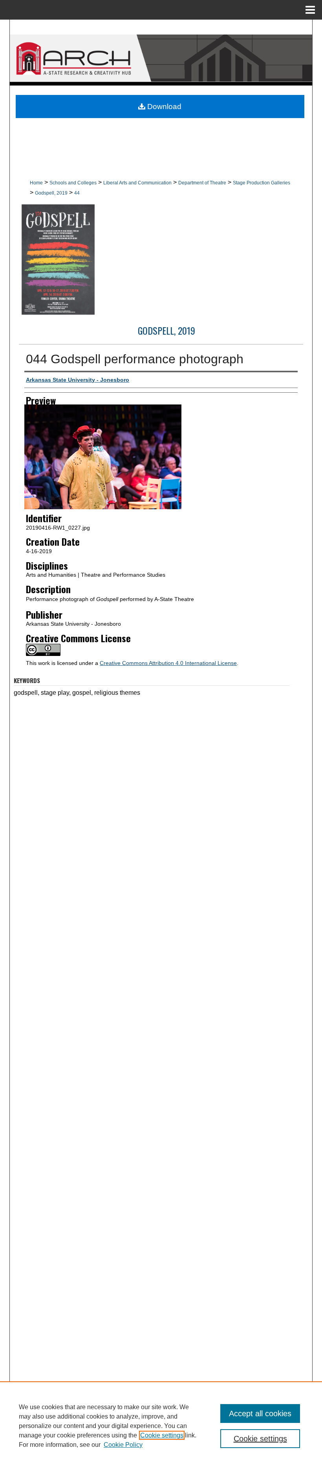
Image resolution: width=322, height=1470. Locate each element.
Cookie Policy (123, 1444)
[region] (161, 1425)
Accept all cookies (260, 1413)
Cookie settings (161, 1435)
